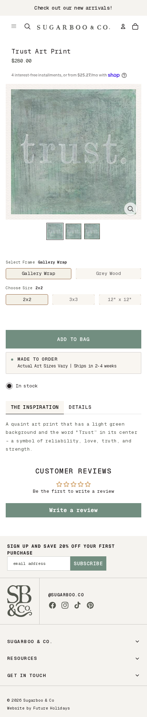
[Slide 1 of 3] (55, 231)
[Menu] (14, 26)
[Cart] (135, 26)
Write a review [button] (73, 510)
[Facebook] (52, 605)
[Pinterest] (90, 605)
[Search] (27, 26)
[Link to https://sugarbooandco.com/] (19, 601)
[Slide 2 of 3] (73, 231)
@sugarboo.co (66, 595)
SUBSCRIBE (88, 563)
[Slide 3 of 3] (92, 231)
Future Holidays (51, 708)
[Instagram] (65, 605)
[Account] (123, 26)
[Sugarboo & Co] (73, 26)
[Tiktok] (77, 605)
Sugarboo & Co (38, 700)
